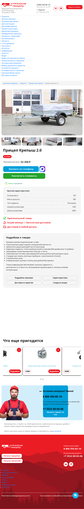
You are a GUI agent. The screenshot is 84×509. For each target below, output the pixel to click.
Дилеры (5, 475)
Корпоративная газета (11, 73)
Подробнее (15, 371)
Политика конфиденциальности (16, 496)
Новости (5, 53)
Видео (4, 56)
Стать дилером (8, 43)
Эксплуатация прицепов (11, 63)
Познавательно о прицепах (13, 70)
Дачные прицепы (9, 19)
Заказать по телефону (21, 169)
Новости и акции (8, 485)
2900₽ (66, 371)
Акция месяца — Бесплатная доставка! (29, 223)
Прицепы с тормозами (11, 36)
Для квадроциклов (9, 26)
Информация (7, 51)
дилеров (58, 431)
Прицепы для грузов (10, 21)
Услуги (4, 480)
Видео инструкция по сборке (13, 58)
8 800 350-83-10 (52, 396)
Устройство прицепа (10, 68)
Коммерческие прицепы (11, 34)
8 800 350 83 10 (43, 5)
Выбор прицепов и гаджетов (13, 65)
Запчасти (5, 41)
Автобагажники (8, 38)
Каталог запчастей (12, 461)
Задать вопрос (74, 7)
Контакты (6, 48)
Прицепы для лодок (10, 29)
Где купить (6, 46)
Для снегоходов (8, 24)
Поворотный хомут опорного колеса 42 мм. (42, 366)
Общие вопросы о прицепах (13, 60)
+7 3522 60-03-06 (53, 409)
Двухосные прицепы (10, 31)
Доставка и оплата (9, 75)
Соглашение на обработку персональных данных (61, 496)
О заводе (5, 470)
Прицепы (5, 16)
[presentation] (40, 378)
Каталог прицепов (12, 456)
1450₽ (27, 371)
